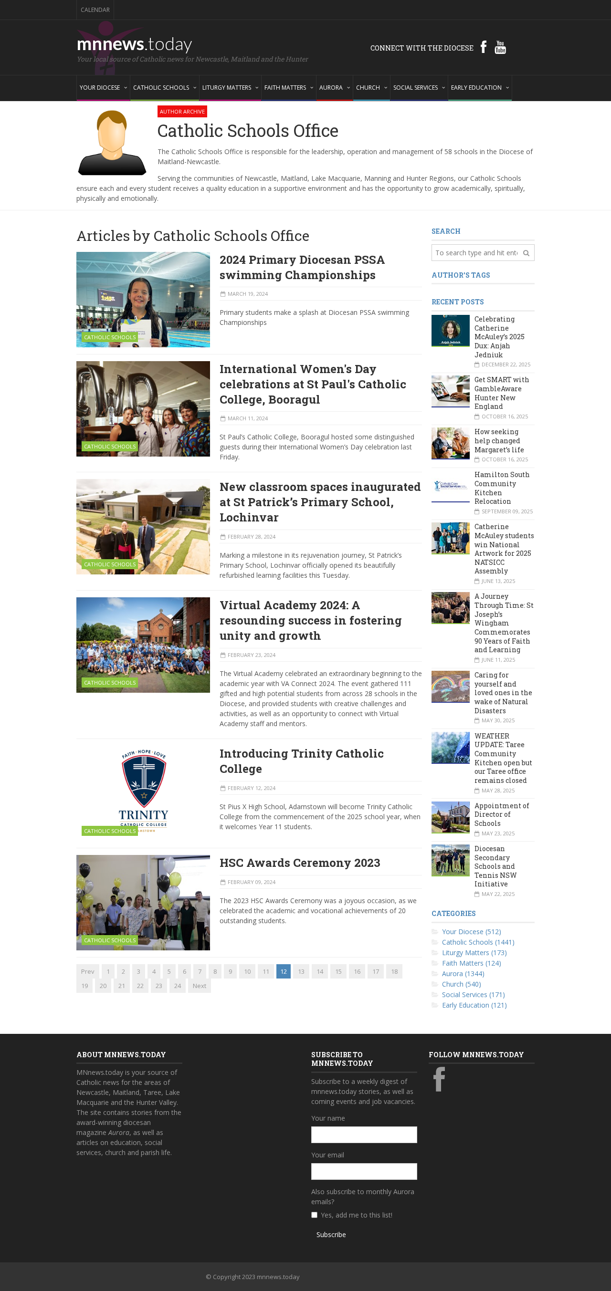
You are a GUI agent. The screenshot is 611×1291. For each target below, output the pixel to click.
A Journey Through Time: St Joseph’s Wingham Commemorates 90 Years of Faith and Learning (504, 623)
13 (301, 971)
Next (199, 985)
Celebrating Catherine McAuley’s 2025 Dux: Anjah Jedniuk (499, 336)
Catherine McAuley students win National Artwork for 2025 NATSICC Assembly (504, 548)
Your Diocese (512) (471, 931)
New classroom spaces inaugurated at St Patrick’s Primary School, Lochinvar (320, 502)
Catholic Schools (110, 337)
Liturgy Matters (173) (474, 952)
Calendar (95, 10)
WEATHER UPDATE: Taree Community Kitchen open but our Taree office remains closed (503, 758)
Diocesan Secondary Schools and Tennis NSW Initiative (495, 866)
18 (394, 971)
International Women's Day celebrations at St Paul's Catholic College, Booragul (313, 384)
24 (177, 985)
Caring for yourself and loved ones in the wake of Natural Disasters (503, 692)
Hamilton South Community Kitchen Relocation (502, 488)
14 (319, 971)
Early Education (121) (474, 1005)
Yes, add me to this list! (356, 1214)
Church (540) (461, 984)
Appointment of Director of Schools (501, 814)
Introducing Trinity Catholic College (302, 761)
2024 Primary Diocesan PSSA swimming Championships (302, 267)
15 (338, 971)
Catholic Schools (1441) (478, 942)
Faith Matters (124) (471, 963)
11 (266, 971)
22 (140, 985)
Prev (88, 971)
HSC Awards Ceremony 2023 (300, 862)
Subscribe (331, 1234)
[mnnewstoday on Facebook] (483, 47)
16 (357, 971)
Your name (328, 1118)
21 (121, 985)
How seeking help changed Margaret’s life (499, 440)
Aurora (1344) (463, 973)
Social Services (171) (473, 994)
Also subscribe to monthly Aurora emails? (362, 1196)
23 (159, 985)
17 (375, 971)
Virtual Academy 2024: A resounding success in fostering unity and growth (311, 620)
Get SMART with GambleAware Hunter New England (501, 393)
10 (247, 971)
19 (84, 985)
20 (103, 985)
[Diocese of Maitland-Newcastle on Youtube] (500, 47)
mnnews (134, 43)
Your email (327, 1154)
